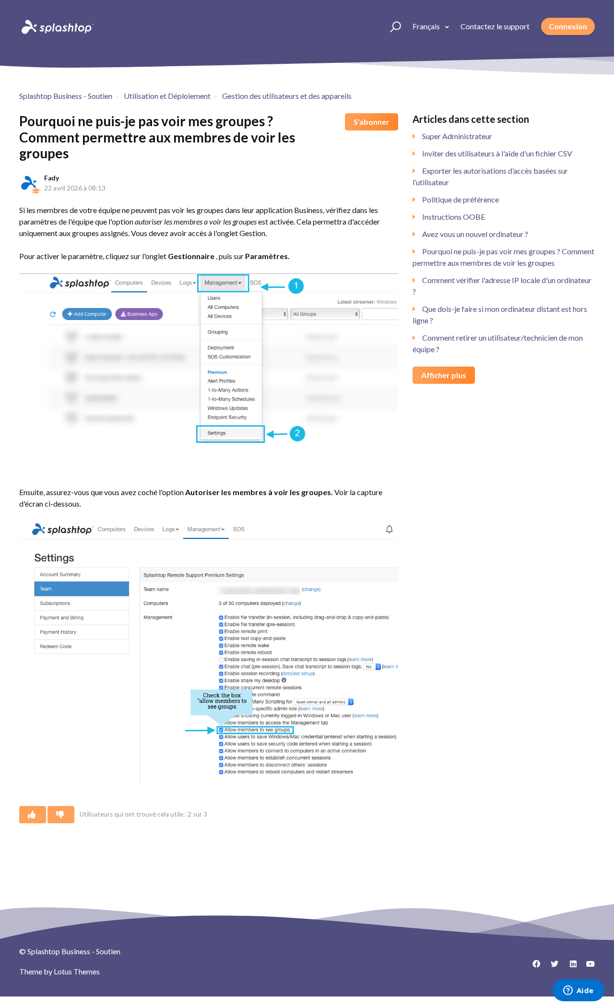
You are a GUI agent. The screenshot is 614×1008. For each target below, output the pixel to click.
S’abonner (372, 121)
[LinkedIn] (569, 967)
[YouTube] (587, 967)
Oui (32, 814)
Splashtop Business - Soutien (65, 95)
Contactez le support (495, 26)
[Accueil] (56, 26)
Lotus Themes (77, 971)
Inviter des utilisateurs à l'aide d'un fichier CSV (497, 153)
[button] (391, 26)
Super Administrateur (457, 136)
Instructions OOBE (453, 216)
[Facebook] (533, 967)
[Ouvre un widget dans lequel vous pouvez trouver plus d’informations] (578, 991)
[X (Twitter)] (551, 967)
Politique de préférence (460, 199)
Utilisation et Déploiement (167, 95)
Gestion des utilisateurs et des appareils (287, 95)
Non (60, 814)
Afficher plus (443, 374)
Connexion (568, 26)
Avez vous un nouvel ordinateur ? (475, 233)
